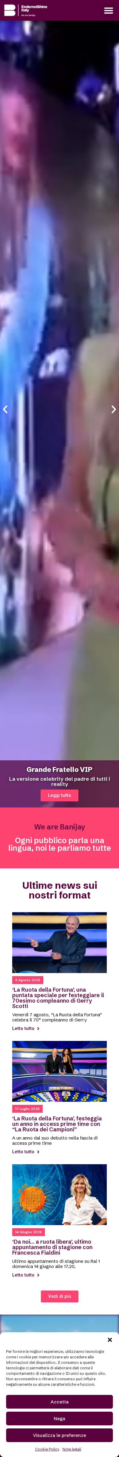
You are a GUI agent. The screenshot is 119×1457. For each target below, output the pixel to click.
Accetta (60, 1402)
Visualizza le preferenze (59, 1435)
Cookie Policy (47, 1449)
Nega (59, 1418)
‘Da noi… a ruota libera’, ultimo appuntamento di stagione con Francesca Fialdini (52, 1247)
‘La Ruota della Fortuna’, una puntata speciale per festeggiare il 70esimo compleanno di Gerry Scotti (58, 998)
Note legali (72, 1449)
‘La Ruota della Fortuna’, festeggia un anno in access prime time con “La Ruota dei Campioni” (57, 1124)
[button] (110, 1340)
